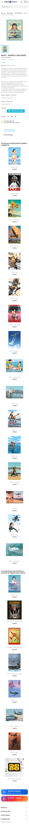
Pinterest (15, 116)
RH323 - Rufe (14, 595)
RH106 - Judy (14, 272)
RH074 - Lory (14, 456)
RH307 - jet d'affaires (14, 561)
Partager (7, 116)
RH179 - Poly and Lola (14, 377)
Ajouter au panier (15, 111)
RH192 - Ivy (14, 430)
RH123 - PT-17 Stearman (14, 220)
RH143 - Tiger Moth (14, 482)
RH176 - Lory (14, 167)
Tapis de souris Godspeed (14, 779)
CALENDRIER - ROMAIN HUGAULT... (14, 647)
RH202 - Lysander (14, 246)
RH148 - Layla (14, 403)
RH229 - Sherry (14, 298)
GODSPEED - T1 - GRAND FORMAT (14, 621)
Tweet (11, 116)
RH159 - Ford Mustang (14, 325)
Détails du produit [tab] (9, 130)
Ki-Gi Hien (14, 508)
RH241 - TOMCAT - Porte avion (14, 674)
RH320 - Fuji (14, 700)
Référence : (4, 65)
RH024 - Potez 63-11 (14, 351)
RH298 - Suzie (14, 535)
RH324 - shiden (14, 752)
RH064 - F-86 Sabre (14, 726)
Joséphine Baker (14, 193)
